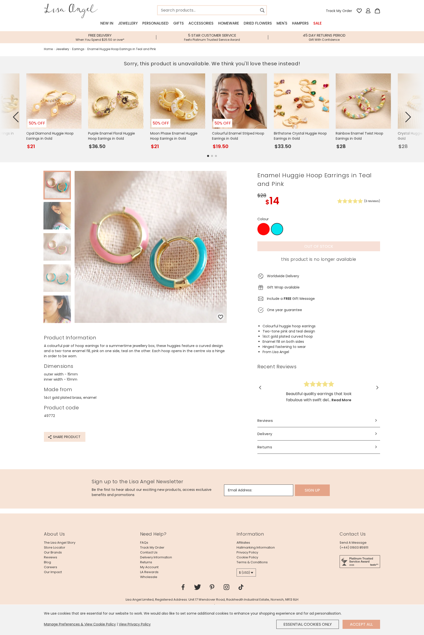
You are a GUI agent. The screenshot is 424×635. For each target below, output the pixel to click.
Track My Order (339, 10)
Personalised (155, 23)
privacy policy (247, 552)
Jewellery (128, 23)
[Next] (377, 387)
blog (47, 562)
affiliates (243, 542)
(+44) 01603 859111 (354, 547)
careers (50, 567)
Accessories (200, 23)
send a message (353, 542)
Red (263, 229)
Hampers (300, 23)
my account (149, 567)
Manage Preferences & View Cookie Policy (80, 624)
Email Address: (240, 490)
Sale (317, 23)
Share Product (66, 436)
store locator (54, 547)
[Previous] (260, 387)
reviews (50, 557)
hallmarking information (256, 547)
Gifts (178, 23)
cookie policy (247, 557)
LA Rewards (149, 572)
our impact (53, 572)
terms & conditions (252, 562)
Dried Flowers (258, 23)
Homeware (228, 23)
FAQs (144, 542)
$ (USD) (244, 572)
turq (277, 229)
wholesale (148, 577)
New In (106, 23)
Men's (282, 23)
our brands (53, 552)
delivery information (156, 557)
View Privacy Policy (135, 624)
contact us (149, 552)
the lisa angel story (59, 542)
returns (146, 562)
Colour (263, 219)
